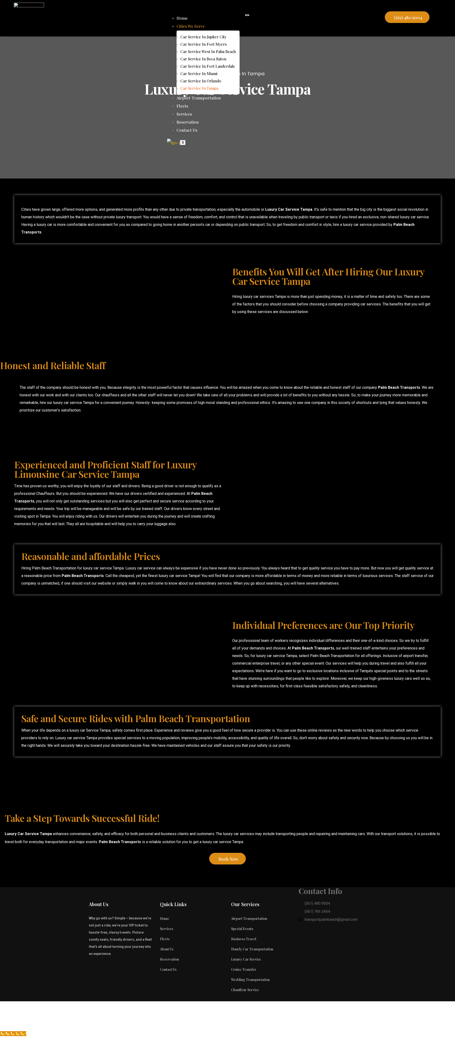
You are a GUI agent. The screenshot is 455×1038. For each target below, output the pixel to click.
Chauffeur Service (245, 990)
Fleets (182, 105)
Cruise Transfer (243, 969)
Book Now (228, 859)
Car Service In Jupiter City (203, 36)
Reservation (188, 122)
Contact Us (187, 130)
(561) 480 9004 (408, 17)
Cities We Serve (191, 26)
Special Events (242, 928)
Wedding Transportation (250, 979)
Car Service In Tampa (199, 88)
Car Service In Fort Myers (203, 44)
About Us (166, 949)
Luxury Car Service (246, 959)
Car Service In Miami (198, 73)
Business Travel (243, 939)
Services (184, 113)
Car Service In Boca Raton (203, 58)
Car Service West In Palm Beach (208, 51)
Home (182, 18)
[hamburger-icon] (247, 15)
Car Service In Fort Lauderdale (207, 66)
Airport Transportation (199, 97)
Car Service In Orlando (200, 80)
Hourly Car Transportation (252, 949)
